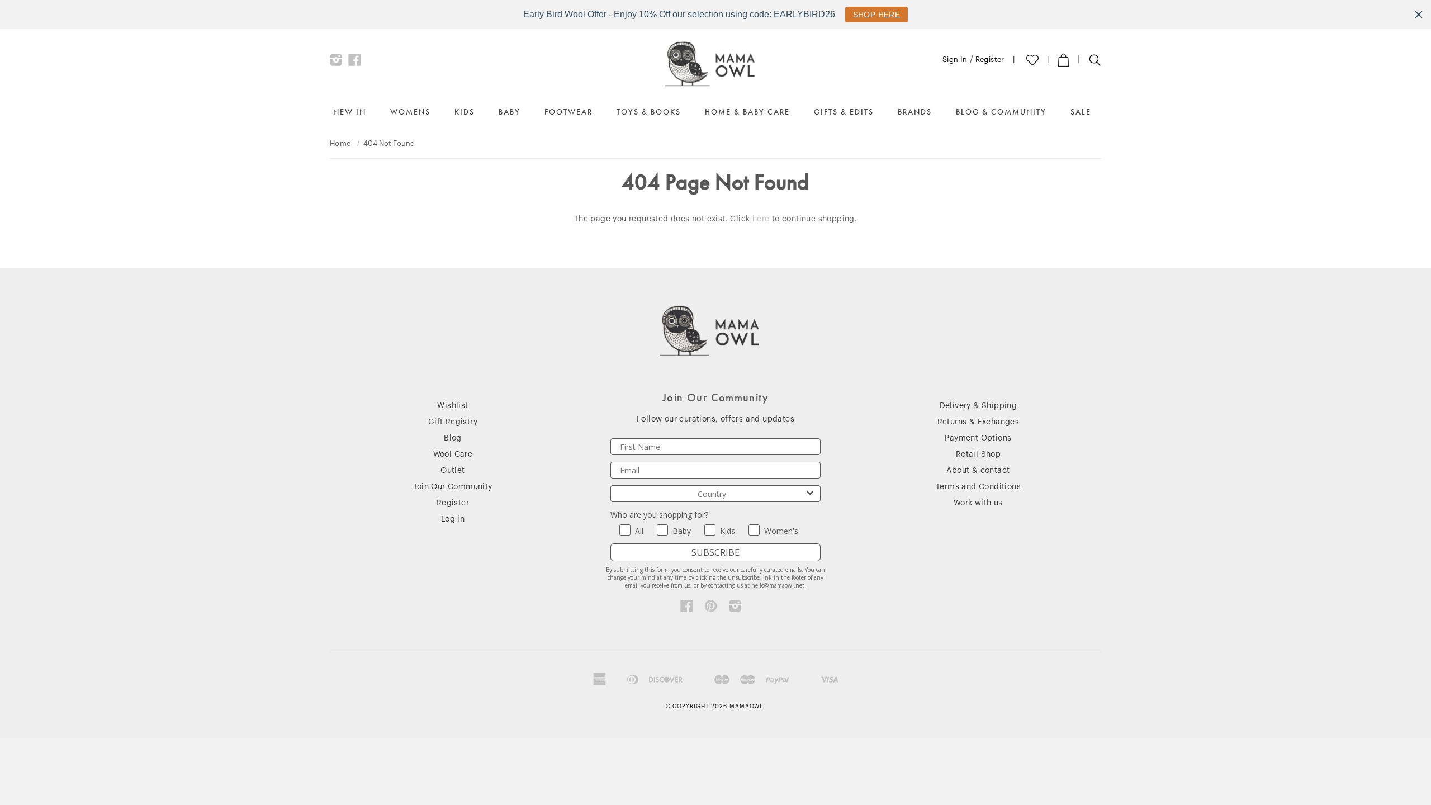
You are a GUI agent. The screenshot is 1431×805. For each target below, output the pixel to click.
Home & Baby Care (747, 112)
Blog (453, 438)
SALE (1080, 112)
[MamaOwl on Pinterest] (710, 609)
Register (989, 59)
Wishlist (452, 406)
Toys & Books (649, 112)
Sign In (955, 59)
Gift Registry (452, 422)
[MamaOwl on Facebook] (354, 63)
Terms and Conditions (978, 487)
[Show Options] (810, 493)
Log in (453, 519)
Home (340, 143)
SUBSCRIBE (715, 552)
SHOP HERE (877, 14)
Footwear (568, 112)
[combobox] (712, 493)
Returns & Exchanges (978, 422)
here (761, 219)
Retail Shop (978, 454)
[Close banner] (1418, 14)
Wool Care (453, 454)
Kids (464, 112)
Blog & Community (1001, 112)
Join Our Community (452, 487)
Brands (915, 112)
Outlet (452, 471)
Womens (410, 112)
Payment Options (978, 438)
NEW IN (349, 112)
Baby (509, 112)
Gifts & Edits (844, 112)
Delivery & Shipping (978, 406)
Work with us (978, 503)
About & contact (978, 471)
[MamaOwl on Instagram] (336, 63)
